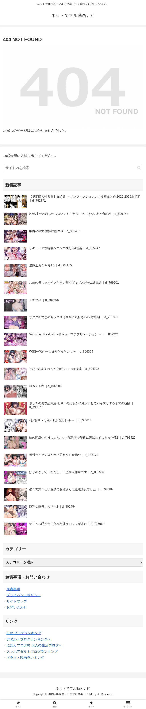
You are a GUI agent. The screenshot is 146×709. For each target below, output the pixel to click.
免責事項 (13, 589)
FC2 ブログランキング (23, 633)
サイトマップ (16, 601)
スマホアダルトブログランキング (32, 651)
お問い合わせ (16, 607)
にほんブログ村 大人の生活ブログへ (34, 645)
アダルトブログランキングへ (28, 639)
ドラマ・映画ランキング (25, 658)
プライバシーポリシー (23, 595)
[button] (139, 168)
